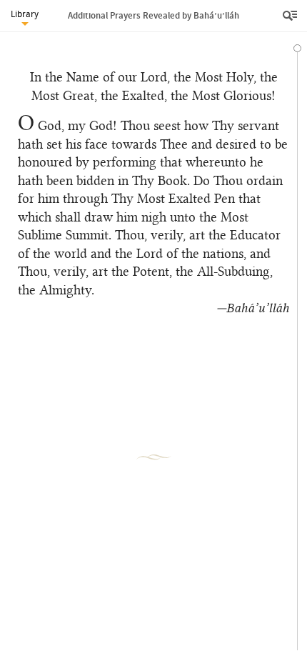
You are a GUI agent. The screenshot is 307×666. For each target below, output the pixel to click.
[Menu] (291, 15)
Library (25, 14)
